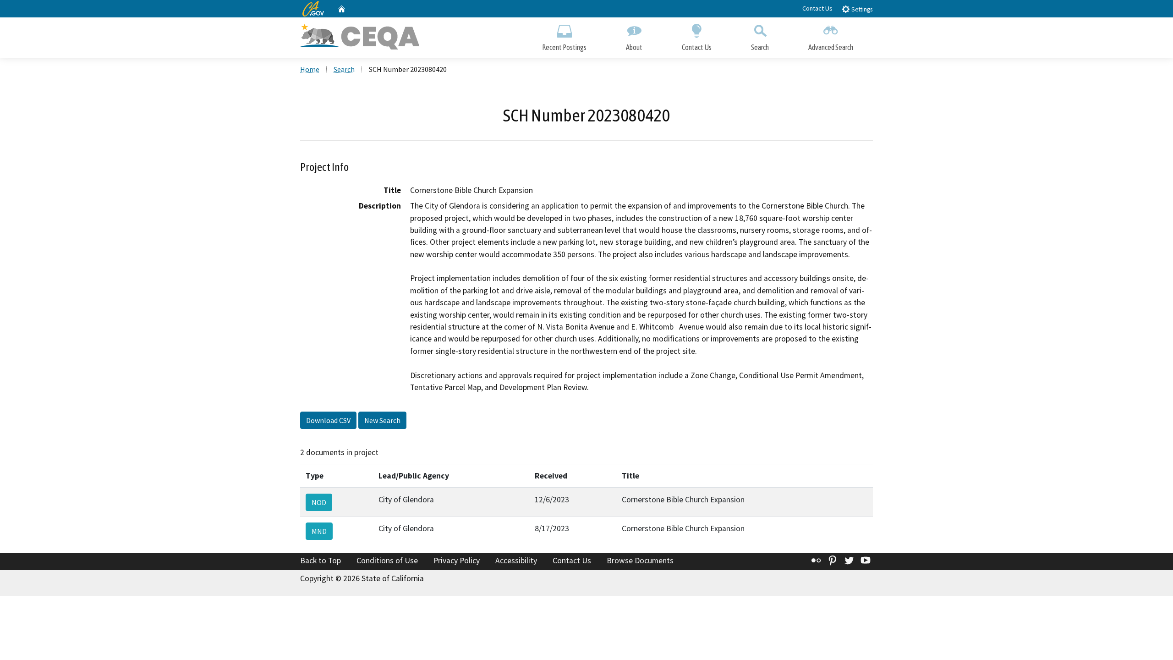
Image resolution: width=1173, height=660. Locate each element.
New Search (382, 420)
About (634, 47)
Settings (861, 9)
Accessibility (516, 561)
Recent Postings (564, 47)
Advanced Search (830, 47)
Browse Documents (640, 561)
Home (309, 69)
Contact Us (817, 8)
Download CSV (328, 420)
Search (760, 47)
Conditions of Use (387, 561)
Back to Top (320, 561)
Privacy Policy (456, 561)
